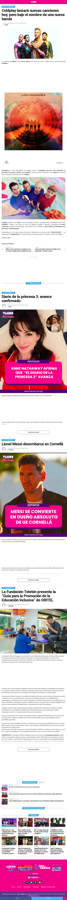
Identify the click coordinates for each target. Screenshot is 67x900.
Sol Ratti (11, 449)
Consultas (36, 887)
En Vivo (19, 887)
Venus (6, 24)
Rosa (10, 306)
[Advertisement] (33, 77)
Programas (27, 887)
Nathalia (11, 606)
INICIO (13, 887)
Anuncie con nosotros (48, 887)
